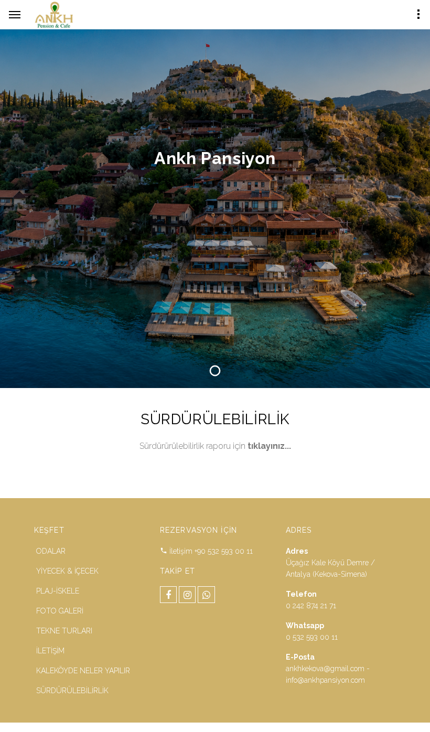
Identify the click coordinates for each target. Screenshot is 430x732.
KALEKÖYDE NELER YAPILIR (83, 670)
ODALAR (51, 551)
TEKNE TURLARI (64, 631)
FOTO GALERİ (59, 611)
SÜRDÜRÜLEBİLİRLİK (72, 690)
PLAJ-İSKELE (57, 591)
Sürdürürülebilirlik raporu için (215, 446)
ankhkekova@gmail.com (325, 668)
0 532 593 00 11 (312, 637)
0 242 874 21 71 (311, 605)
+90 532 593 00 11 (224, 551)
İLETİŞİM (50, 651)
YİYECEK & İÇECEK (67, 571)
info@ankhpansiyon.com (325, 680)
